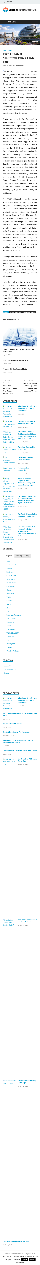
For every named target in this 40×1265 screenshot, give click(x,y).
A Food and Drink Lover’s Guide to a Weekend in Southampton (27, 408)
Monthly (19, 556)
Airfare (9, 561)
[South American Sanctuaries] (9, 468)
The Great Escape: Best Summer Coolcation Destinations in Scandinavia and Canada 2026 (27, 531)
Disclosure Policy (10, 669)
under (33, 312)
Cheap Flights (7, 50)
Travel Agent (11, 629)
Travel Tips (10, 636)
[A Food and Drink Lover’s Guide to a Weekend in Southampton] (9, 406)
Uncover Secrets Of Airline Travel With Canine (20, 751)
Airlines (9, 568)
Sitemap (6, 673)
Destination (10, 593)
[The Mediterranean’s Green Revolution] (9, 458)
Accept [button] (24, 1259)
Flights (9, 597)
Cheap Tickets (11, 583)
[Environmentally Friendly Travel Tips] (9, 1081)
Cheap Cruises (11, 575)
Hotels (9, 604)
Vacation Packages (13, 651)
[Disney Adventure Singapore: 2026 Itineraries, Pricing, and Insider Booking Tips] (9, 478)
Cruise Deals (11, 586)
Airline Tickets (11, 565)
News (8, 608)
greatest (18, 312)
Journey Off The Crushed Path (15, 369)
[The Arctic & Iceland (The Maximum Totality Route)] (9, 514)
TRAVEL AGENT (13, 633)
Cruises (9, 590)
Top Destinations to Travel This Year (16, 1241)
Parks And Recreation (14, 615)
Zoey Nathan (19, 65)
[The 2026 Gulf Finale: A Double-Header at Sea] (9, 422)
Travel (9, 626)
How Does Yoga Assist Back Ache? (16, 360)
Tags (27, 556)
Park (8, 611)
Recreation (10, 622)
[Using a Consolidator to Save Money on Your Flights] (20, 336)
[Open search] (34, 22)
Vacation (9, 647)
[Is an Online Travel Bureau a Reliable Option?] (9, 920)
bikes (12, 312)
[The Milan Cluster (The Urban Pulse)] (9, 447)
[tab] (8, 556)
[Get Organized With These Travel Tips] (9, 759)
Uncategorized (11, 644)
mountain (26, 312)
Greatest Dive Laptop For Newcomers (16, 732)
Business (9, 572)
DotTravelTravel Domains (12, 724)
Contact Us (7, 666)
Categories (8, 556)
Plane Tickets (11, 619)
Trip (8, 640)
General (9, 601)
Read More (20, 1262)
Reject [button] (32, 1259)
